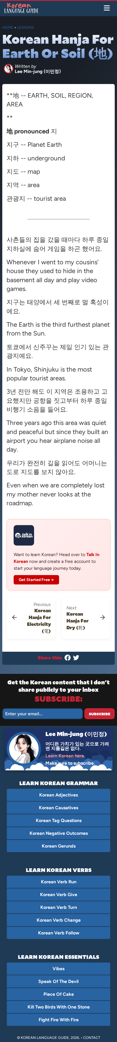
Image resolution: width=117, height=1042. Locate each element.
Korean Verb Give (58, 894)
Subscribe (99, 713)
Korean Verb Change (59, 920)
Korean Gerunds (59, 846)
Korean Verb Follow (58, 933)
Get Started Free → (36, 579)
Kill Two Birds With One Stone (59, 1007)
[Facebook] (67, 659)
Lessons (25, 27)
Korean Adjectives (58, 795)
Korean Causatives (58, 807)
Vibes (58, 968)
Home (7, 27)
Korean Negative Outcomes (59, 833)
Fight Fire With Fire (59, 1019)
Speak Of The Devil (58, 981)
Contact (91, 1037)
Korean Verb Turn (58, 907)
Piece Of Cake (58, 994)
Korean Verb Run (58, 881)
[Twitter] (76, 659)
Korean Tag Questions (59, 820)
